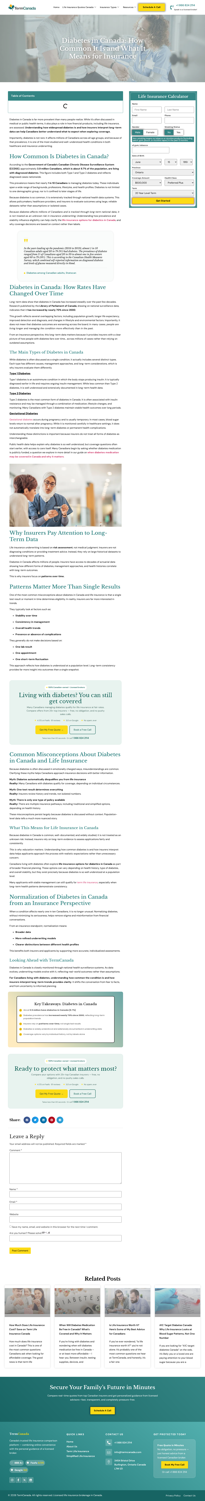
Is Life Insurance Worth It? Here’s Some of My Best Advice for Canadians (127, 1329)
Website (13, 1214)
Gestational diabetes (21, 419)
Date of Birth (138, 156)
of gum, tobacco (140, 145)
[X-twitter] (24, 1480)
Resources (128, 7)
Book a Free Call (82, 729)
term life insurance (87, 882)
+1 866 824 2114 (185, 5)
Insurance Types (108, 7)
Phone (168, 115)
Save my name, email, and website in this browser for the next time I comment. (55, 1227)
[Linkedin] (30, 1480)
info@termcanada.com (127, 1452)
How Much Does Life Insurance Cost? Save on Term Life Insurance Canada (27, 1329)
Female (150, 132)
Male (137, 132)
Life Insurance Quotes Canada (77, 7)
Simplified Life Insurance (80, 1456)
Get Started (163, 200)
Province (136, 168)
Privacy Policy (173, 1495)
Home (56, 7)
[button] (27, 1120)
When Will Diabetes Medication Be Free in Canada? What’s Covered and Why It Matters (77, 1329)
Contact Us (190, 1495)
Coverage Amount (140, 178)
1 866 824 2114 (81, 738)
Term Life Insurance (77, 1451)
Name (13, 1189)
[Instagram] (12, 1480)
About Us (71, 1446)
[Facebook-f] (18, 1480)
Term (134, 188)
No (169, 132)
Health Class (171, 178)
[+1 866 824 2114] (172, 7)
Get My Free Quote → (51, 729)
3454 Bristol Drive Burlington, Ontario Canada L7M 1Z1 (130, 1464)
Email (13, 1202)
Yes (178, 132)
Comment (15, 1150)
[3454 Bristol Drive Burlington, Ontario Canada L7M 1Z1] (109, 1462)
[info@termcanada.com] (109, 1452)
